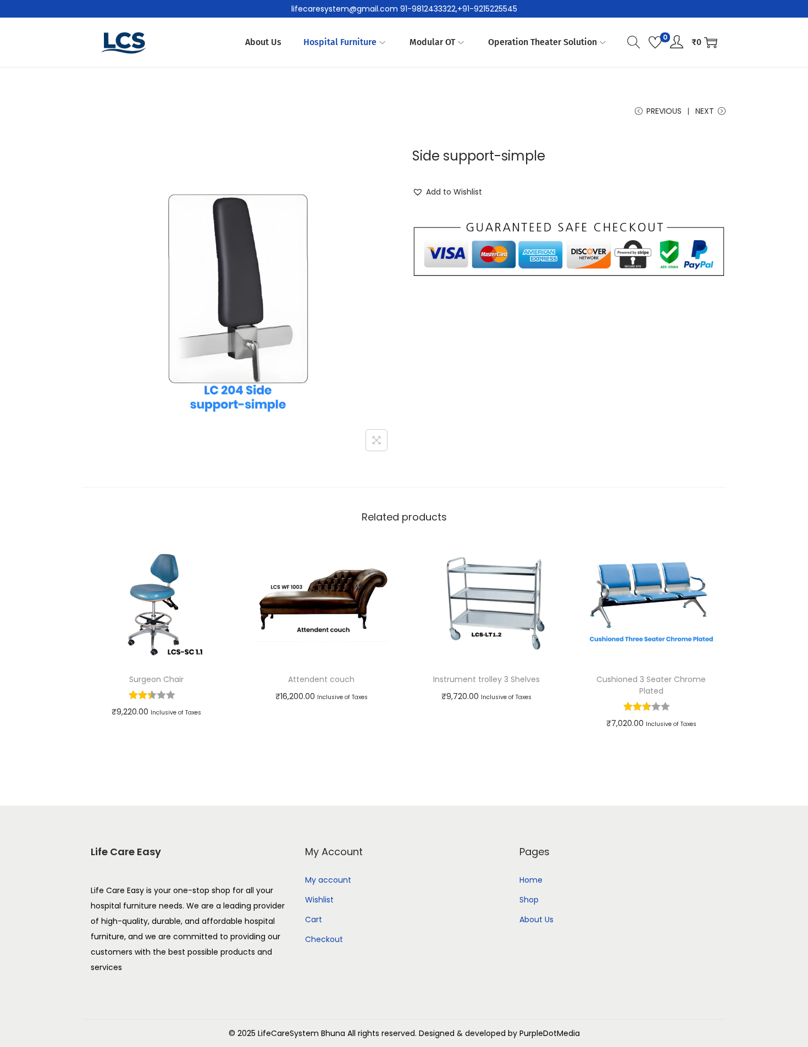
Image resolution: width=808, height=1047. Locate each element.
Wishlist (319, 899)
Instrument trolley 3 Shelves (486, 679)
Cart (313, 919)
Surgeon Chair (156, 679)
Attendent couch (321, 679)
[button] (447, 192)
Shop (529, 899)
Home (531, 879)
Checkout (324, 939)
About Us (536, 919)
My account (328, 879)
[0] (655, 42)
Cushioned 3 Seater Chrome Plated (651, 685)
